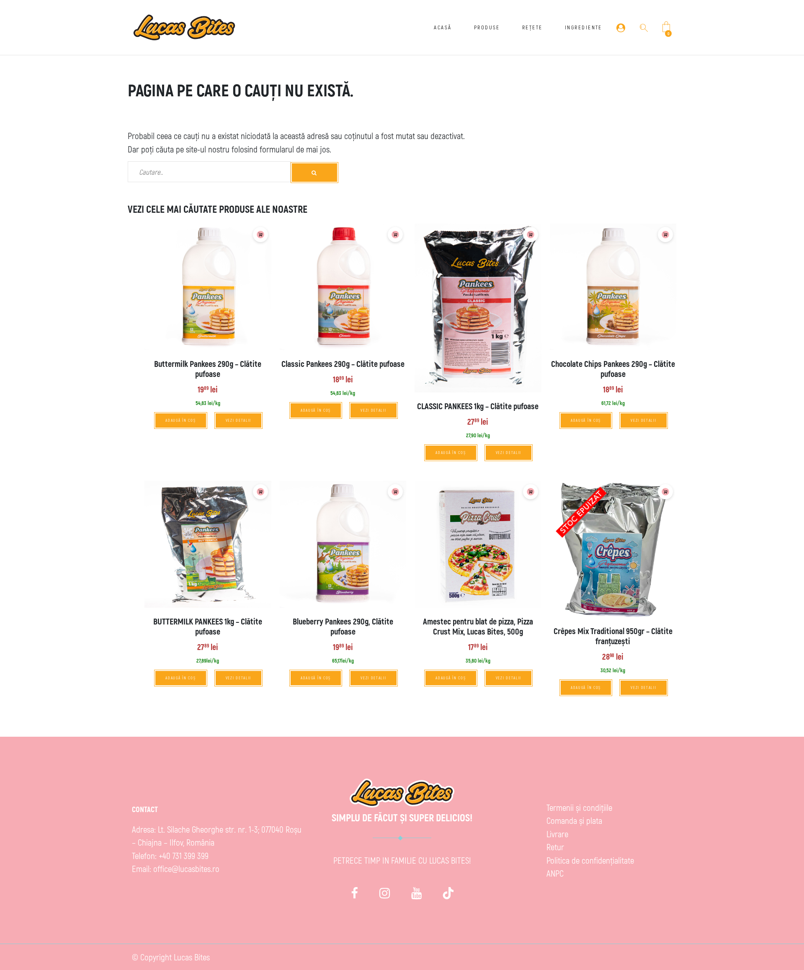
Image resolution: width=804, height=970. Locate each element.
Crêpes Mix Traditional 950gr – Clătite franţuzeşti (613, 636)
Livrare (557, 833)
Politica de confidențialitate (590, 860)
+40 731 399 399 (184, 855)
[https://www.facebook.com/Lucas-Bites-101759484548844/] (354, 892)
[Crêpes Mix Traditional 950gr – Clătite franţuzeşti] (613, 549)
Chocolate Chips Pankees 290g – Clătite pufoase (613, 369)
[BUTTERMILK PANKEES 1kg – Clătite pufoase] (207, 544)
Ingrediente (583, 27)
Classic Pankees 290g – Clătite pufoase (343, 364)
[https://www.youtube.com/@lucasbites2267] (416, 892)
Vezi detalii (239, 420)
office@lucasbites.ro (186, 868)
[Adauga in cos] (260, 234)
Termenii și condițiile (579, 807)
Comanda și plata (574, 820)
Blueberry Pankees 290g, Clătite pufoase (343, 626)
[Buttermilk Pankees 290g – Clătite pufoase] (207, 287)
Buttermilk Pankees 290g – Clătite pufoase (207, 369)
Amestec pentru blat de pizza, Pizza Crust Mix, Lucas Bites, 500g (478, 626)
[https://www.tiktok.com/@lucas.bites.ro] (448, 892)
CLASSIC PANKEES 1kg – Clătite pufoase (478, 406)
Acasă (442, 27)
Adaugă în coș (180, 420)
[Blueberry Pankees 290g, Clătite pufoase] (343, 544)
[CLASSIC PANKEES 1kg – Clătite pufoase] (478, 308)
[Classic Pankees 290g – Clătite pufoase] (343, 287)
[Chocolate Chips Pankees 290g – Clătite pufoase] (613, 287)
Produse (487, 27)
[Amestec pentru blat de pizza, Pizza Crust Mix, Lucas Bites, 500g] (478, 544)
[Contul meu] (620, 27)
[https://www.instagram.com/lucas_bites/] (384, 892)
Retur (555, 846)
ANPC (555, 873)
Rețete (532, 27)
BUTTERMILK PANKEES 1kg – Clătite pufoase (207, 626)
